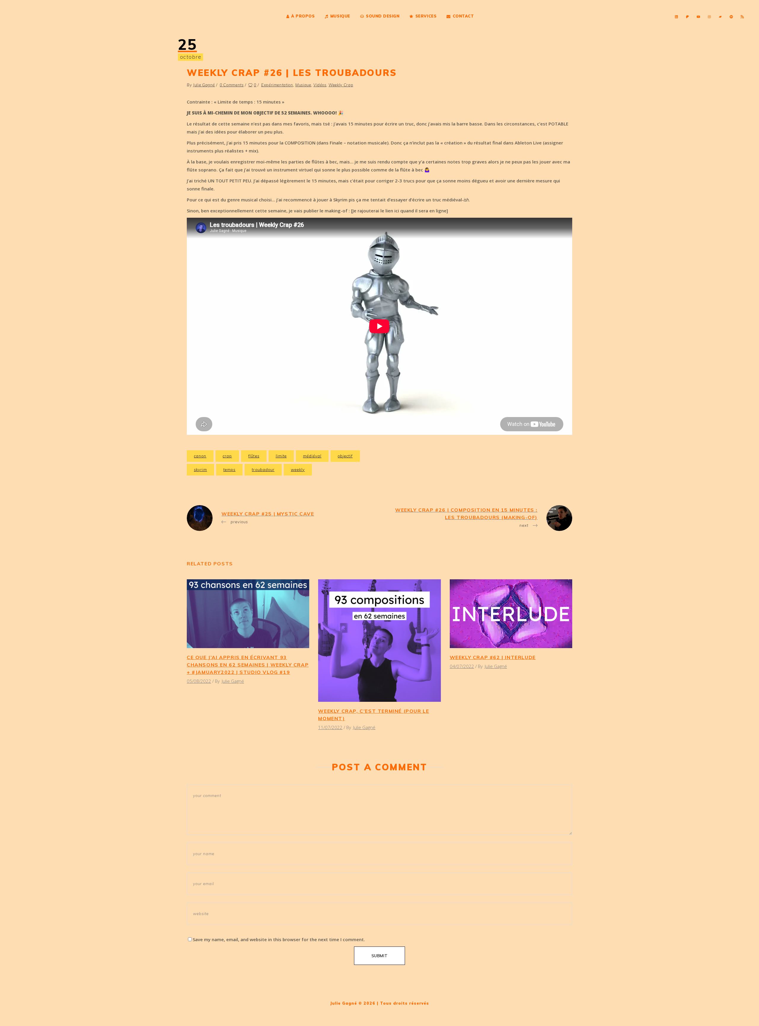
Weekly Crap (341, 84)
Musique (303, 84)
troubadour (263, 469)
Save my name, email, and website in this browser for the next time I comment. (279, 939)
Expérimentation (277, 84)
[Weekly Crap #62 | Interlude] (511, 613)
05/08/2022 (199, 681)
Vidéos (319, 84)
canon (200, 456)
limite (281, 456)
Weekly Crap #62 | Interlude (493, 657)
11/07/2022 (330, 727)
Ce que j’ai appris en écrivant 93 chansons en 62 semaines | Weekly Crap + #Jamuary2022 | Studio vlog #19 (248, 664)
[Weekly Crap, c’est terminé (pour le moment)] (379, 640)
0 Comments (232, 84)
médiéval (312, 456)
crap (227, 456)
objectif (345, 456)
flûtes (253, 456)
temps (229, 469)
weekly (298, 469)
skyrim (200, 469)
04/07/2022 (462, 666)
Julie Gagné (204, 84)
